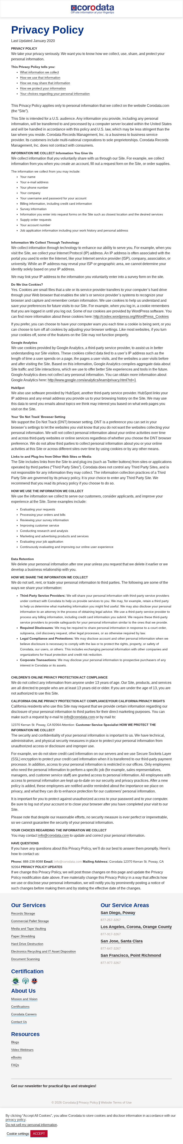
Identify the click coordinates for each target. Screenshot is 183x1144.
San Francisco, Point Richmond (131, 955)
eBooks (16, 1057)
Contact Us (19, 1022)
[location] (164, 9)
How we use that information (40, 77)
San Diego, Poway (118, 912)
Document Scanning (25, 959)
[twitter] (99, 1095)
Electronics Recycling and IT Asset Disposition (43, 951)
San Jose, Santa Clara (122, 941)
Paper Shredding (23, 936)
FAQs (15, 1065)
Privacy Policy (88, 1102)
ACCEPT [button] (39, 1133)
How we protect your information (43, 88)
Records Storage (23, 913)
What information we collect (39, 72)
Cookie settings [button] (18, 1134)
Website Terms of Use (116, 1102)
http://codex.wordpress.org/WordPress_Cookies (131, 316)
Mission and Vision (24, 999)
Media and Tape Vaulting (28, 928)
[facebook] (84, 1095)
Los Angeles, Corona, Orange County (136, 927)
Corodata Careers (24, 1014)
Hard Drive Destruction (27, 944)
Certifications (20, 1006)
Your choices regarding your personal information (55, 93)
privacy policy (15, 1119)
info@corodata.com (79, 717)
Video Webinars (22, 1049)
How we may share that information (45, 83)
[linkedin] (91, 1095)
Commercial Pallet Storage (30, 921)
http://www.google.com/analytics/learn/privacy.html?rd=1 (92, 380)
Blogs (15, 1042)
